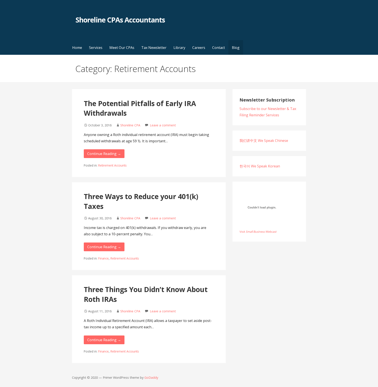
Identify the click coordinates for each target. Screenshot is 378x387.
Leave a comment (163, 125)
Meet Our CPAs (121, 47)
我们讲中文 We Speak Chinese (264, 140)
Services (95, 47)
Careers (198, 47)
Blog (236, 47)
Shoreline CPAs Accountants (120, 19)
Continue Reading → (104, 153)
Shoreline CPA (130, 125)
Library (179, 47)
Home (77, 47)
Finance (103, 258)
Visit (258, 232)
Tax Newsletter (153, 47)
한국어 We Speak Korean (260, 166)
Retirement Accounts (112, 165)
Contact (218, 47)
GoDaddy (151, 377)
